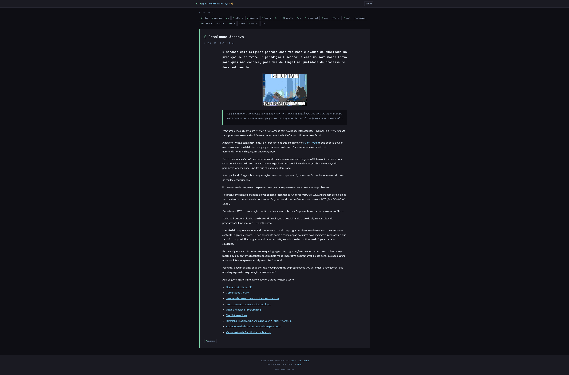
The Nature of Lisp (236, 315)
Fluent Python (311, 142)
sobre (369, 3)
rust (242, 23)
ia (299, 18)
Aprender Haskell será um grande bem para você (253, 326)
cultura (239, 18)
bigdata (218, 18)
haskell (288, 18)
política (207, 23)
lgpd (326, 18)
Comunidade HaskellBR (239, 287)
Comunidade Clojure (237, 292)
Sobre (294, 360)
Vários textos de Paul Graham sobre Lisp (248, 332)
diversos (253, 18)
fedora (267, 18)
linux (337, 18)
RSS (299, 360)
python (220, 23)
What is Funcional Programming (243, 309)
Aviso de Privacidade (284, 369)
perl (348, 18)
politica (361, 18)
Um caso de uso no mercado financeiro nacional (252, 298)
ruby (232, 23)
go (277, 18)
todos (205, 18)
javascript (312, 18)
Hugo (299, 364)
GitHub (306, 360)
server (254, 23)
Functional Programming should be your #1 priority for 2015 (259, 321)
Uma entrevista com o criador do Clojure (248, 304)
